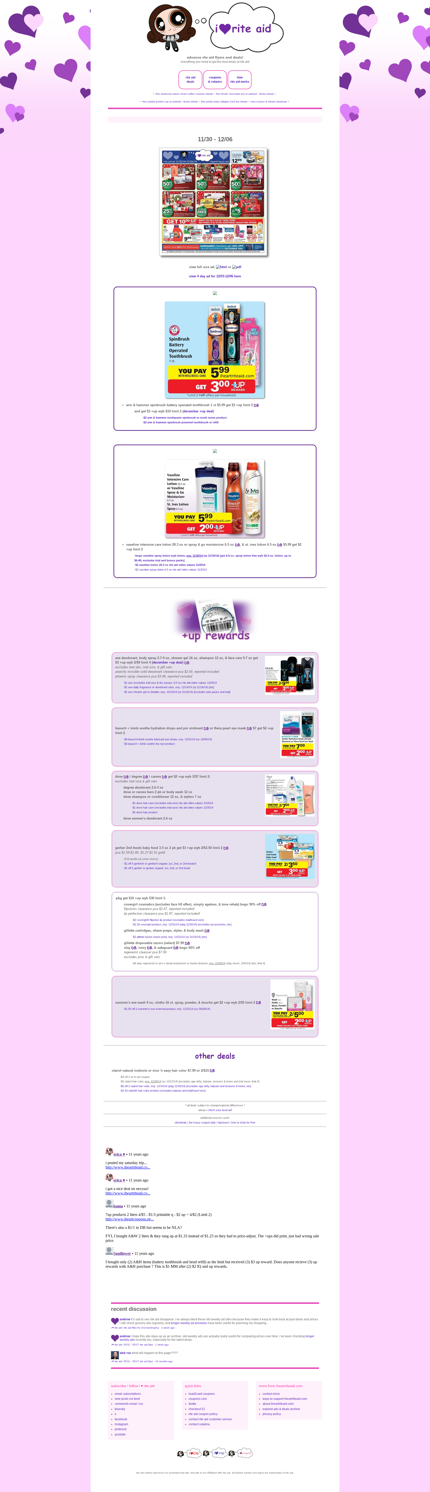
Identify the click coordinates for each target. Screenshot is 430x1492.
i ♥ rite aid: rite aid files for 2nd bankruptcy (135, 1327)
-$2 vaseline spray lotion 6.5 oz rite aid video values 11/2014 (170, 569)
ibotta (192, 1404)
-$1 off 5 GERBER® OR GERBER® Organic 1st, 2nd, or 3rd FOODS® (159, 863)
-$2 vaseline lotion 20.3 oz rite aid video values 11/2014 (169, 564)
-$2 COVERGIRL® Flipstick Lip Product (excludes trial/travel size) (168, 919)
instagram (121, 1424)
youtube (120, 1434)
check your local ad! (220, 1110)
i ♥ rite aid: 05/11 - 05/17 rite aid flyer (132, 1344)
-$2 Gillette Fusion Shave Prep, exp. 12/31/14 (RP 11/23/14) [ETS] (169, 936)
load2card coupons (202, 1394)
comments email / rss (129, 1404)
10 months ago (164, 1361)
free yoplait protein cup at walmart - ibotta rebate (170, 101)
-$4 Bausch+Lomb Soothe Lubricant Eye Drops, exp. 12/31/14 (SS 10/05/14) (167, 739)
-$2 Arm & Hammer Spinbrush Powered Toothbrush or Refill (180, 422)
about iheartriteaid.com (278, 1404)
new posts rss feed (127, 1399)
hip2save (223, 1122)
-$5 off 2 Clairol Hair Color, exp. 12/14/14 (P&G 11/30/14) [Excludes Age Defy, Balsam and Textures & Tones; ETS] (185, 1086)
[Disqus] (215, 1208)
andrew (125, 1319)
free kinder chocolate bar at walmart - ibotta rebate (245, 93)
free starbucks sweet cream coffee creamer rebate (184, 93)
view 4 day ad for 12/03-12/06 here (215, 276)
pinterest (120, 1429)
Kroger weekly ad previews (189, 1323)
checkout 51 (197, 1409)
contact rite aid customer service (210, 1419)
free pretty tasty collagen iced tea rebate (224, 101)
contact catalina (199, 1424)
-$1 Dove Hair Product (145, 812)
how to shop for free (243, 1122)
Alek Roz (125, 1353)
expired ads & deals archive (281, 1409)
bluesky (120, 1409)
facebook (121, 1419)
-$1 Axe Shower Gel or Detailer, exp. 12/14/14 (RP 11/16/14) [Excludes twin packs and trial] (176, 691)
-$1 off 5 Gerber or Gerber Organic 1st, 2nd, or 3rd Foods (156, 868)
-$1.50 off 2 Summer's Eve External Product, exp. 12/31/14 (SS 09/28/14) (166, 1008)
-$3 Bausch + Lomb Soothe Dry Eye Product (149, 743)
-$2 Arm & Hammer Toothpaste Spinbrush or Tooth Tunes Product (185, 417)
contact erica (271, 1394)
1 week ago (168, 1327)
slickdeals (181, 1122)
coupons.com (198, 1399)
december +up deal (198, 411)
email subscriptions (128, 1394)
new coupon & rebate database (269, 101)
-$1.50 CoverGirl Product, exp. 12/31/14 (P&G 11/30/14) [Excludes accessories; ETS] (181, 924)
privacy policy (272, 1414)
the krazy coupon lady (202, 1122)
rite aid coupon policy (203, 1414)
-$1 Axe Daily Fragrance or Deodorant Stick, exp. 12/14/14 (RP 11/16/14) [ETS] (168, 687)
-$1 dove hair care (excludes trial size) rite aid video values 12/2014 (172, 807)
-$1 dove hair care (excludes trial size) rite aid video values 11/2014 (172, 803)
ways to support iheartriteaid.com (285, 1399)
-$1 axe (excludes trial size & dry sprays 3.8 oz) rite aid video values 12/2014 (170, 682)
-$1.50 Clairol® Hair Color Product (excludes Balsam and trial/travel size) (163, 1090)
